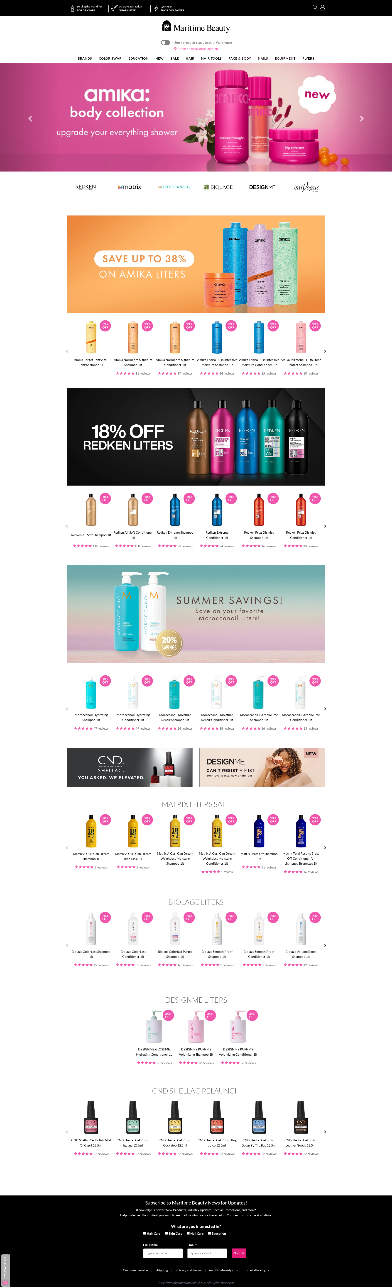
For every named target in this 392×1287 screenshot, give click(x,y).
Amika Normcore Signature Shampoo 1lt (133, 362)
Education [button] (138, 58)
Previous (66, 351)
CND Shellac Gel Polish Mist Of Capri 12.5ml (91, 1142)
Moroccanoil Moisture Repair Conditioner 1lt (217, 717)
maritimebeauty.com (223, 1270)
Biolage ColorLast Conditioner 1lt (133, 954)
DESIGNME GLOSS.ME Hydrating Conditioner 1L (154, 1051)
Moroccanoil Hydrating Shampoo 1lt (91, 717)
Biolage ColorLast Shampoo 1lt (91, 954)
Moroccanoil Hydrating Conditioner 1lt (133, 717)
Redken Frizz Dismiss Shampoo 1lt (259, 534)
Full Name (150, 1245)
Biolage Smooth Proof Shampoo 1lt (217, 954)
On (165, 42)
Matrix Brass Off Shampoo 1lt (259, 856)
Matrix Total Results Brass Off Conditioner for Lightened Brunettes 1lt (301, 859)
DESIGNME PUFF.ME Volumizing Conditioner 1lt (238, 1051)
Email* (192, 1245)
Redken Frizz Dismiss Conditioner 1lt (301, 534)
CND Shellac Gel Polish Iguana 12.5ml (133, 1142)
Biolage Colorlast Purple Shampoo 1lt (175, 954)
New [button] (159, 58)
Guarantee (130, 8)
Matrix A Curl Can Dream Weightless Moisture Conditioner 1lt (217, 859)
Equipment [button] (285, 58)
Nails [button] (263, 58)
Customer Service (135, 1270)
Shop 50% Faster (172, 8)
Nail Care (196, 1233)
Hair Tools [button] (211, 58)
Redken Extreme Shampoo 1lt (175, 534)
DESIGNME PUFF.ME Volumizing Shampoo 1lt (196, 1051)
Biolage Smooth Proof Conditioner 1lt (259, 954)
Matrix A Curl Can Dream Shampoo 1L (91, 856)
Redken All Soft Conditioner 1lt (133, 534)
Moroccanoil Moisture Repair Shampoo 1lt (175, 717)
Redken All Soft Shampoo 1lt (91, 535)
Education (219, 1233)
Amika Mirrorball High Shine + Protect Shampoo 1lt (301, 362)
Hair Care (153, 1233)
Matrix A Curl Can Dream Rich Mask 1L (133, 856)
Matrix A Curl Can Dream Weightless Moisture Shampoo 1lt (175, 859)
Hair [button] (190, 58)
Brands (85, 58)
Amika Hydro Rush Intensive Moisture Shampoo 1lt (217, 362)
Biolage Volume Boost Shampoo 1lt (301, 954)
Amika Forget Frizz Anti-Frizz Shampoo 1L (91, 362)
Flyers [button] (308, 58)
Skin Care (175, 1233)
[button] (29, 117)
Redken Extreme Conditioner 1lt (217, 534)
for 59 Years (90, 8)
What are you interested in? (196, 1226)
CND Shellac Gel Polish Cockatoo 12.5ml (175, 1142)
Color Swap (110, 58)
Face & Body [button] (240, 58)
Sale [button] (175, 58)
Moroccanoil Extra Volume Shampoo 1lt (259, 717)
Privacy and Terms (188, 1270)
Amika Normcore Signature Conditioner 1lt (175, 362)
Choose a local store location (197, 49)
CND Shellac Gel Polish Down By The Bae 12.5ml (259, 1142)
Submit (239, 1253)
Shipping (162, 1270)
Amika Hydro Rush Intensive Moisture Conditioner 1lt (259, 362)
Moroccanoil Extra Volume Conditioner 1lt (301, 717)
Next (325, 351)
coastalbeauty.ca (257, 1270)
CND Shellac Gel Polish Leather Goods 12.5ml (300, 1142)
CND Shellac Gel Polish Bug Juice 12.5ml (217, 1142)
